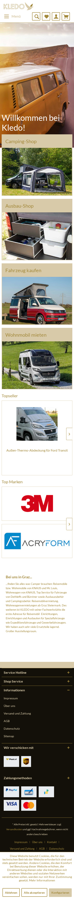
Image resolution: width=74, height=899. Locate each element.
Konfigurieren (60, 892)
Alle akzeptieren (34, 892)
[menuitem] (12, 16)
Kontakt (52, 842)
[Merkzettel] (46, 16)
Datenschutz (12, 728)
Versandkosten (14, 829)
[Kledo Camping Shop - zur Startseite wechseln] (19, 6)
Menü (16, 16)
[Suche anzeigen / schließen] (36, 16)
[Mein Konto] (56, 16)
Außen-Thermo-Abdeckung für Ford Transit (37, 450)
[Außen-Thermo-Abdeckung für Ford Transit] (37, 424)
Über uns (9, 706)
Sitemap (9, 736)
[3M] (37, 504)
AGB (7, 721)
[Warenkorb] (66, 16)
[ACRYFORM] (37, 541)
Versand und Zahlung (17, 713)
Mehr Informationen (42, 880)
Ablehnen (11, 892)
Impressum (11, 698)
